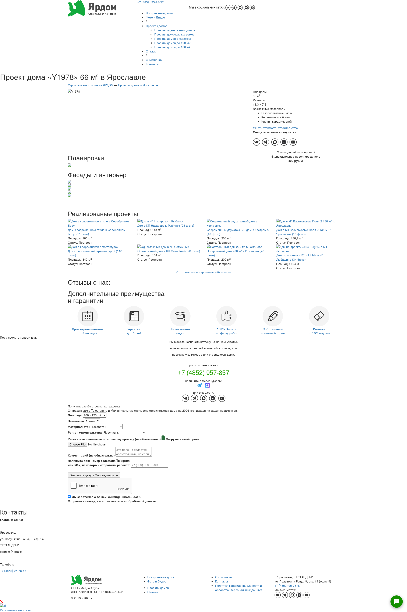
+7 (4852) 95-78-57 (150, 2)
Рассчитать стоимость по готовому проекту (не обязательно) (114, 439)
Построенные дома (159, 13)
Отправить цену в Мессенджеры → (94, 475)
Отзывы (151, 51)
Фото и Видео (155, 17)
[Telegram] (199, 385)
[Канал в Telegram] (234, 7)
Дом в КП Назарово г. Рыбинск (165, 225)
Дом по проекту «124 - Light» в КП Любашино (299, 257)
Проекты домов (156, 26)
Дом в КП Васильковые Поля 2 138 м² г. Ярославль (303, 232)
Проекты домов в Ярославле (138, 85)
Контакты (152, 64)
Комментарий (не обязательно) (91, 455)
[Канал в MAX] (240, 7)
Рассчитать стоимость (15, 610)
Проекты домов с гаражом (172, 38)
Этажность (76, 421)
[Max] (207, 385)
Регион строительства (85, 432)
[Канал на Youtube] (252, 7)
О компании (154, 60)
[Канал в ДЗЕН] (246, 7)
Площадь (75, 415)
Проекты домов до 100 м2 (172, 43)
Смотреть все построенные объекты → (203, 272)
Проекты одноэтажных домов (174, 30)
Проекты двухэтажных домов (174, 34)
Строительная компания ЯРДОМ (90, 85)
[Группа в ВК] (228, 7)
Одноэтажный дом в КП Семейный (168, 251)
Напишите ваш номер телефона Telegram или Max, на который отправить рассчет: (99, 462)
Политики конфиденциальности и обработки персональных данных (238, 587)
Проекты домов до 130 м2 (172, 47)
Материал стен (79, 426)
